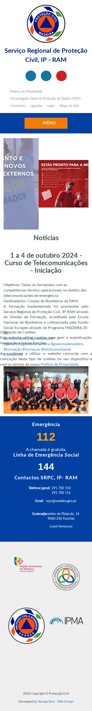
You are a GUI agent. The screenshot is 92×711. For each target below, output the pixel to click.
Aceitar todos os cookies (24, 370)
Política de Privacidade (59, 364)
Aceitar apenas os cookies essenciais (33, 377)
